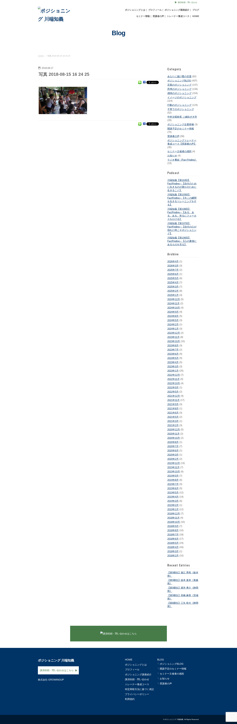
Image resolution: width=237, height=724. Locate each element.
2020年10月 (173, 438)
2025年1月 (173, 295)
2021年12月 (173, 395)
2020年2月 (173, 459)
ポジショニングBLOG (179, 80)
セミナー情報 (143, 16)
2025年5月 (173, 278)
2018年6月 (173, 538)
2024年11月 (173, 303)
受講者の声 (158, 16)
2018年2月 (173, 555)
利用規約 (130, 699)
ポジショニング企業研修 (180, 124)
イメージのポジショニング (181, 97)
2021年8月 (173, 408)
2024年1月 (173, 328)
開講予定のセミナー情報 (180, 128)
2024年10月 (173, 307)
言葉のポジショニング (179, 84)
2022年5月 (173, 391)
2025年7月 (173, 269)
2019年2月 (173, 505)
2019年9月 (173, 475)
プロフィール (155, 10)
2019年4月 (173, 496)
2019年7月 (173, 484)
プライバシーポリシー (137, 694)
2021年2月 (173, 425)
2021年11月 (173, 400)
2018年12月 (173, 513)
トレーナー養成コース (178, 16)
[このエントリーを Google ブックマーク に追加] (144, 82)
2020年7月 (173, 446)
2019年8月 (173, 480)
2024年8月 (173, 316)
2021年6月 (173, 412)
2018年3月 (173, 551)
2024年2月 (173, 324)
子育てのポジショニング (180, 109)
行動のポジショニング (179, 105)
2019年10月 (173, 471)
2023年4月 (173, 362)
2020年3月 (173, 454)
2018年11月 (173, 517)
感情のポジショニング (179, 93)
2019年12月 (173, 463)
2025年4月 (173, 282)
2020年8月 (173, 442)
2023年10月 (173, 341)
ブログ (195, 10)
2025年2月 (173, 290)
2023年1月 (173, 370)
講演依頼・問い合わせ (187, 2)
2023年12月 (173, 332)
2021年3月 (173, 421)
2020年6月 (173, 450)
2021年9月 (173, 404)
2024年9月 (173, 311)
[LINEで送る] (139, 82)
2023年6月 (173, 353)
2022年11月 (173, 379)
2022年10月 (173, 383)
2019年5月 (173, 492)
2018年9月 (173, 526)
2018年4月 (173, 547)
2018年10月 (173, 522)
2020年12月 (173, 429)
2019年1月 (173, 509)
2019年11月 (173, 467)
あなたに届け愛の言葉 (179, 76)
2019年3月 (173, 501)
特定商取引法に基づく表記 (139, 689)
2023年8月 (173, 345)
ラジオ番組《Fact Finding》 (182, 159)
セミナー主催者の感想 (179, 151)
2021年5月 (173, 416)
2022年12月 (173, 374)
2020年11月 (173, 433)
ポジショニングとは (135, 10)
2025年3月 (173, 286)
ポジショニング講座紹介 (177, 10)
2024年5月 (173, 320)
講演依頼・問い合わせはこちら (57, 670)
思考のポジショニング (179, 89)
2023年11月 (173, 337)
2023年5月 (173, 358)
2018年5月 (173, 543)
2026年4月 (173, 261)
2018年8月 (173, 530)
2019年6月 (173, 488)
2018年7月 (173, 534)
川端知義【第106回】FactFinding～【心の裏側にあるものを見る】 (182, 241)
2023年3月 (173, 366)
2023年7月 (173, 349)
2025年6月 (173, 274)
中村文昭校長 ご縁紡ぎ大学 (182, 116)
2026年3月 (173, 265)
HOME (195, 16)
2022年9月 (173, 387)
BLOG (160, 659)
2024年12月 (173, 299)
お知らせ (172, 155)
